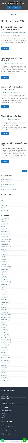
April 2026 (3, 229)
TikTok (2, 417)
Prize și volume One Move (6, 410)
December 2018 (5, 314)
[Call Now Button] (25, 440)
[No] (26, 5)
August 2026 (4, 219)
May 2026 (3, 226)
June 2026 (3, 224)
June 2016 (3, 370)
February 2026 (4, 234)
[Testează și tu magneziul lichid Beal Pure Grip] (14, 32)
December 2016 (5, 357)
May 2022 (3, 277)
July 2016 (3, 367)
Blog (2, 198)
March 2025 (4, 259)
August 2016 (4, 365)
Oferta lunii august (5, 181)
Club (2, 200)
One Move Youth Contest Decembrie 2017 (12, 88)
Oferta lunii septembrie (6, 179)
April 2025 (3, 256)
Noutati (3, 208)
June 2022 (3, 274)
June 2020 (3, 297)
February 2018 (4, 332)
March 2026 (4, 231)
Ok (9, 7)
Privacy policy (16, 7)
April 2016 (3, 375)
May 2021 (3, 292)
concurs (3, 203)
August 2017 (4, 345)
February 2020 (4, 302)
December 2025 (5, 239)
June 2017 (3, 350)
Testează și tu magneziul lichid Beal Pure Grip (12, 28)
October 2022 (4, 269)
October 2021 (4, 284)
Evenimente (4, 205)
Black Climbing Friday (11, 116)
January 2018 (4, 335)
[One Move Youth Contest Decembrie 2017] (14, 92)
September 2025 (5, 246)
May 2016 (3, 372)
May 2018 (3, 325)
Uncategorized (4, 210)
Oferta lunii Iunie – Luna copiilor (8, 189)
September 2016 (5, 362)
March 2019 (4, 309)
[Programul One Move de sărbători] (14, 63)
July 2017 (3, 347)
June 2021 (3, 289)
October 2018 (4, 319)
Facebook (3, 413)
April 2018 (3, 327)
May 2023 (3, 261)
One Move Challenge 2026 (7, 184)
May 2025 (3, 254)
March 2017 (4, 355)
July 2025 (3, 251)
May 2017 (3, 352)
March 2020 (4, 299)
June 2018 (3, 322)
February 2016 (4, 380)
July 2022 (3, 272)
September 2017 (5, 342)
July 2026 (3, 221)
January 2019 (4, 312)
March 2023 (4, 264)
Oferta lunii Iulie (4, 187)
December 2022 (5, 267)
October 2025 (4, 244)
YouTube (3, 416)
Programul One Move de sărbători (11, 59)
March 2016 (4, 377)
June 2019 (3, 304)
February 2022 (4, 279)
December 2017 (5, 337)
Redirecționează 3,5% (6, 412)
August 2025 (4, 249)
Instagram (3, 415)
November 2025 (5, 241)
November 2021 (5, 282)
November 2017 (5, 340)
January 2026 (4, 236)
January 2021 (4, 294)
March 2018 (4, 330)
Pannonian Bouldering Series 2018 (14, 144)
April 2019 (3, 307)
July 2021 (3, 287)
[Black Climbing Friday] (14, 119)
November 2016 (5, 360)
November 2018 (5, 317)
